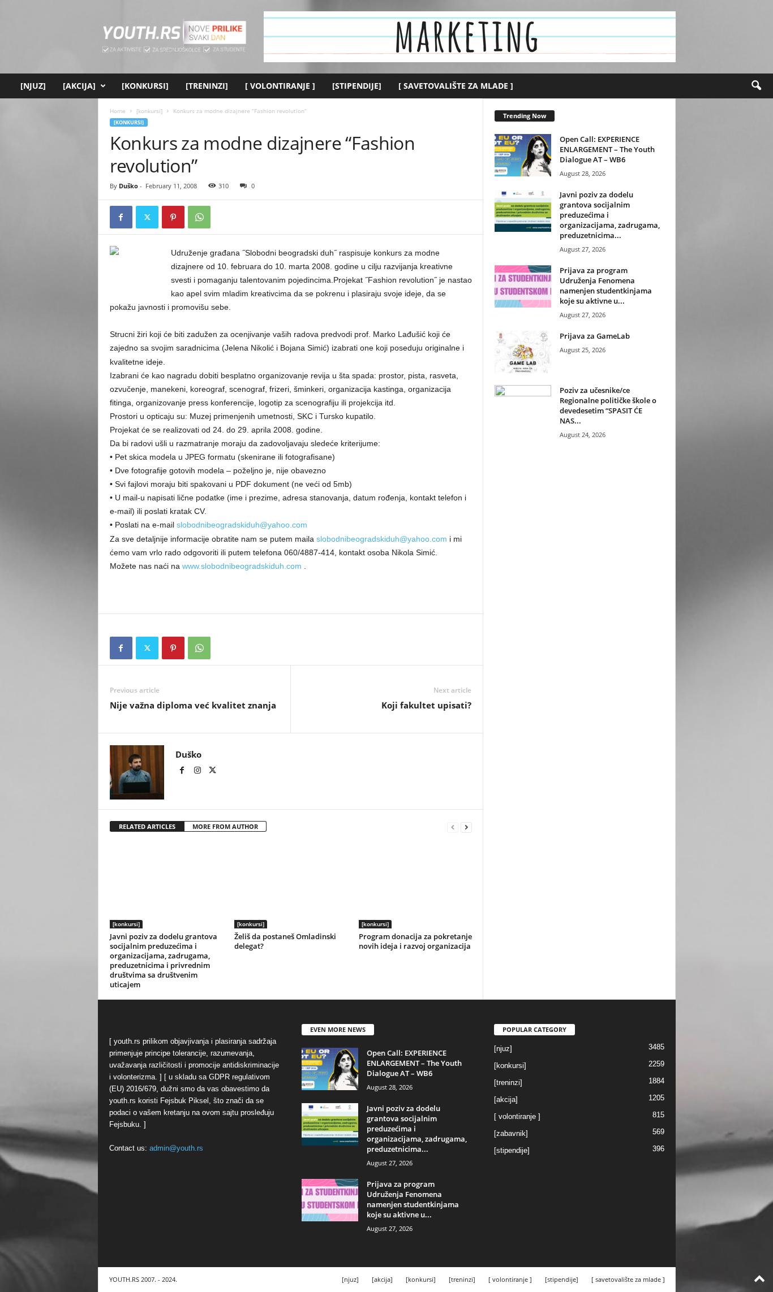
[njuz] (33, 85)
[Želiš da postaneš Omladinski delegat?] (290, 886)
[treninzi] (207, 85)
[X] (147, 217)
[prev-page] (452, 827)
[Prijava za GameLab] (523, 352)
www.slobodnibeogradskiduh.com (242, 566)
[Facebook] (121, 217)
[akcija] (79, 85)
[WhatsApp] (199, 217)
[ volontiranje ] (280, 85)
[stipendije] (356, 85)
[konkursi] (145, 85)
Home (118, 111)
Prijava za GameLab (595, 336)
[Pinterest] (173, 217)
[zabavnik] (511, 1133)
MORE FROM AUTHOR (225, 826)
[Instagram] (198, 771)
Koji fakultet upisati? (426, 705)
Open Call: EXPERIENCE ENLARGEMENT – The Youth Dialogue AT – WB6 (607, 149)
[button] (756, 86)
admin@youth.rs (176, 1148)
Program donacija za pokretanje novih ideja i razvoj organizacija (415, 941)
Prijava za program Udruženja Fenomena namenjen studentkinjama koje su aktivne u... (606, 285)
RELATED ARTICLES (147, 826)
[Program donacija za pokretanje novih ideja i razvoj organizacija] (415, 886)
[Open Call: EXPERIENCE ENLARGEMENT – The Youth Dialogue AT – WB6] (523, 155)
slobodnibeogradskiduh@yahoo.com (242, 524)
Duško (128, 186)
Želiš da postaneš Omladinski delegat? (285, 941)
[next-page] (466, 827)
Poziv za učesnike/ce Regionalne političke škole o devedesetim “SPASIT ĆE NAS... (608, 405)
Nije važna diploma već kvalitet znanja (193, 705)
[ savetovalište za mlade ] (455, 85)
